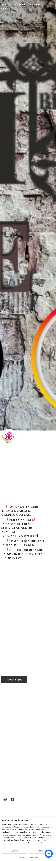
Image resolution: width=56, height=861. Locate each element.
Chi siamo (20, 4)
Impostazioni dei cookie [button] (28, 857)
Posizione (35, 4)
